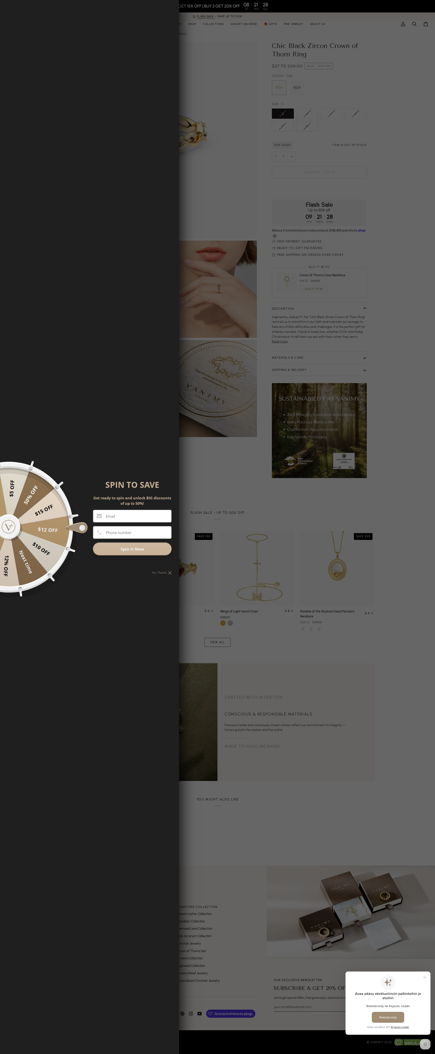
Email (110, 516)
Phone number (119, 532)
